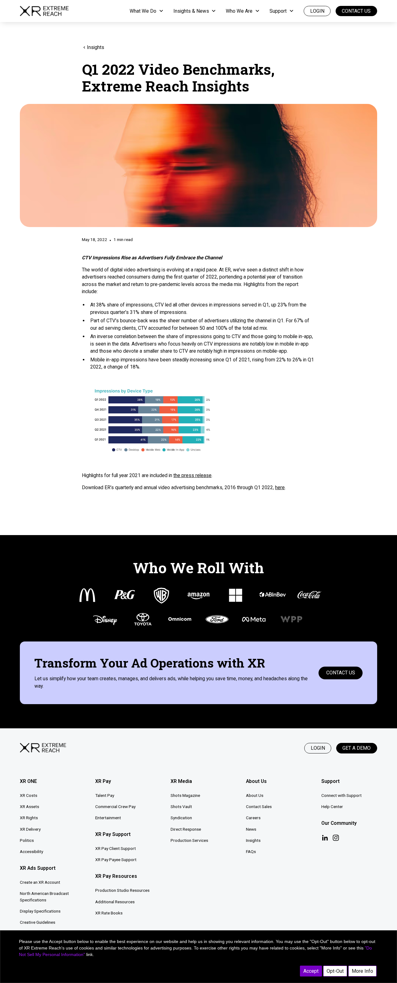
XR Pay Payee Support (115, 859)
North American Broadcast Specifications (44, 896)
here (280, 487)
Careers (253, 817)
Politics (27, 840)
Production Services (189, 840)
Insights (253, 840)
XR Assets (29, 806)
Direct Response (186, 829)
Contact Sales (259, 806)
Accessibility (31, 851)
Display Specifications (40, 911)
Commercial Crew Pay (115, 806)
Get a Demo (356, 748)
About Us (254, 795)
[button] (146, 11)
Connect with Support (341, 795)
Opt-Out (335, 971)
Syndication (181, 817)
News (251, 829)
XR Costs (28, 795)
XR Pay (103, 781)
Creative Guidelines (37, 922)
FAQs (251, 851)
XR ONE (28, 781)
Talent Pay (104, 795)
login (317, 11)
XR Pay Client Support (115, 848)
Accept (311, 971)
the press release (192, 475)
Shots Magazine (185, 795)
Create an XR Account (40, 882)
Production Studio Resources (122, 890)
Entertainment (108, 817)
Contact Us (356, 11)
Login (318, 748)
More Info (362, 971)
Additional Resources (115, 901)
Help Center (332, 806)
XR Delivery (30, 829)
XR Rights (29, 817)
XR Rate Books (109, 912)
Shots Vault (181, 806)
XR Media (181, 781)
